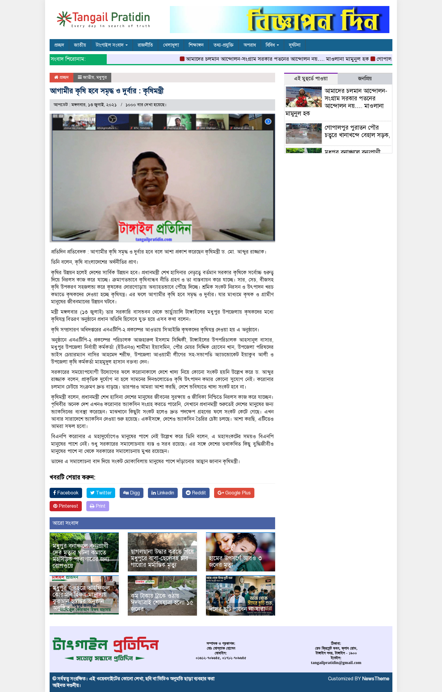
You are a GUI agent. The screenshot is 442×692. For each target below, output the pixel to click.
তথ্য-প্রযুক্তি (223, 45)
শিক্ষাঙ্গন (196, 45)
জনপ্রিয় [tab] (365, 78)
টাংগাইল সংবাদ (110, 45)
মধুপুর (102, 77)
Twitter (103, 493)
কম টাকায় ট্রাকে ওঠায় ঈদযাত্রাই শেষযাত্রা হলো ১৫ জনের (162, 602)
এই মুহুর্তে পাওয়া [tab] (311, 78)
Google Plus (237, 493)
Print (100, 506)
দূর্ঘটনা (294, 45)
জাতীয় (80, 45)
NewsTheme (375, 679)
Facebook (67, 493)
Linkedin (165, 493)
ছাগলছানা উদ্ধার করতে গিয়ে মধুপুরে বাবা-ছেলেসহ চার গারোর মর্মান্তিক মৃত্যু (162, 558)
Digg (134, 493)
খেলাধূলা (171, 45)
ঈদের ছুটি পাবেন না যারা (237, 609)
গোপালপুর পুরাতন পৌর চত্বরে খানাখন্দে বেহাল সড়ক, (357, 131)
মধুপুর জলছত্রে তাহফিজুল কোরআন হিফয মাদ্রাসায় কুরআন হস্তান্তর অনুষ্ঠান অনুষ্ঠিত (81, 598)
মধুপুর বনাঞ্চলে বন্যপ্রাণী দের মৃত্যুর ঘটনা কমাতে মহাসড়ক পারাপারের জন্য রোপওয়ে (82, 556)
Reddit (198, 493)
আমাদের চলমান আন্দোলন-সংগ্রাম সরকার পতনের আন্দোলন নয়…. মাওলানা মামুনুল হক (265, 59)
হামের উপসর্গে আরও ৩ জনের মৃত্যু (235, 562)
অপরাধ (250, 45)
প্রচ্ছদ (59, 45)
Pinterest (67, 506)
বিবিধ (271, 45)
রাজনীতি (145, 45)
